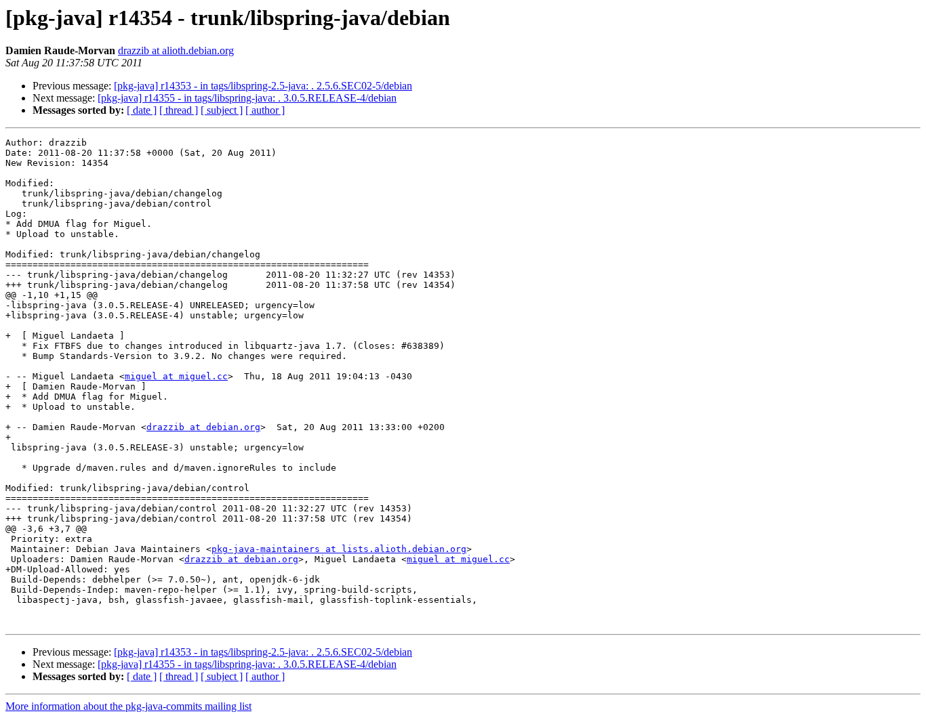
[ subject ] (222, 110)
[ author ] (265, 110)
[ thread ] (178, 110)
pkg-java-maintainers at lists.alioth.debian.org (339, 549)
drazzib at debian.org (203, 427)
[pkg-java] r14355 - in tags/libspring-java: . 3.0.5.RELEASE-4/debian (247, 98)
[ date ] (142, 110)
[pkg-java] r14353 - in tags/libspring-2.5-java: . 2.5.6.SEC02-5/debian (263, 85)
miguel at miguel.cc (176, 376)
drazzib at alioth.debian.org (176, 50)
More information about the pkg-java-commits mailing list (128, 706)
